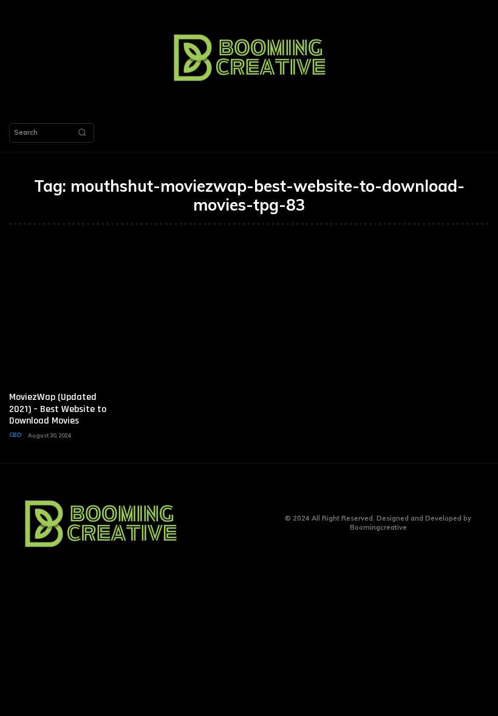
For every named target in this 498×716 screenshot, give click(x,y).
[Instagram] (229, 523)
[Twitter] (248, 523)
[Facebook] (210, 523)
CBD (15, 434)
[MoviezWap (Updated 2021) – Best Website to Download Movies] (64, 315)
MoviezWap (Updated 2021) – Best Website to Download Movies (57, 409)
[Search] (82, 133)
